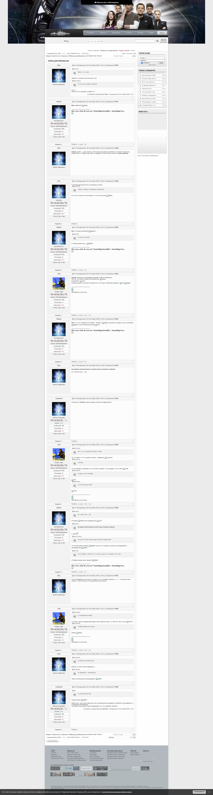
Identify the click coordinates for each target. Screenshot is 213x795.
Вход (66, 41)
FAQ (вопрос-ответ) (57, 758)
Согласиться (199, 791)
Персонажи (93, 754)
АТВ (53, 751)
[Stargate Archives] (86, 769)
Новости (103, 33)
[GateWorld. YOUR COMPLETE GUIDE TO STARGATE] (65, 769)
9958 (116, 609)
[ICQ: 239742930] (85, 144)
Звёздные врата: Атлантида (115, 754)
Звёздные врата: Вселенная (116, 756)
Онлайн (140, 33)
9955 (116, 445)
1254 (83, 53)
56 (62, 211)
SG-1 (68, 752)
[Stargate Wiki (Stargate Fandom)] (119, 769)
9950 (116, 227)
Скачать (129, 33)
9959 (116, 654)
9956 (116, 508)
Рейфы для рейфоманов (77, 56)
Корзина (64, 56)
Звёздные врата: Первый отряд (117, 752)
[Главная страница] (60, 33)
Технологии (93, 758)
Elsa (58, 65)
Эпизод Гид (116, 33)
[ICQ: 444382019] (89, 315)
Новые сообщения (93, 50)
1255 (86, 53)
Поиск (133, 50)
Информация (95, 751)
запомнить (146, 62)
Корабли (100, 758)
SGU (76, 752)
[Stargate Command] (54, 769)
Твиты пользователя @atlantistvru (148, 155)
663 (71, 53)
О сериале (90, 33)
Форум (162, 33)
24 (62, 302)
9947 (116, 102)
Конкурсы (54, 754)
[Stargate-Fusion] (144, 769)
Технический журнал (96, 760)
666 (78, 53)
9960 (116, 687)
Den (58, 181)
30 (62, 131)
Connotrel (58, 398)
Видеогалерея (135, 754)
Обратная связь (56, 756)
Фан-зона (77, 754)
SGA (72, 752)
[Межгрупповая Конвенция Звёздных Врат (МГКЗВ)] (55, 776)
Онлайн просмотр (114, 751)
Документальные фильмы (115, 758)
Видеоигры (77, 756)
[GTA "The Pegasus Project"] (101, 776)
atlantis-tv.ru (56, 56)
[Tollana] (79, 776)
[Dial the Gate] (75, 769)
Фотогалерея (135, 752)
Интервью (70, 756)
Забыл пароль (152, 64)
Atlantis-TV (70, 754)
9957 (116, 576)
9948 (116, 148)
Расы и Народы (94, 756)
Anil (59, 274)
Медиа (151, 33)
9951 (116, 274)
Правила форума (124, 50)
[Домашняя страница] (86, 315)
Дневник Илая (81, 760)
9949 (116, 181)
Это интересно (71, 760)
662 (68, 53)
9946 (116, 65)
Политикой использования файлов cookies (117, 792)
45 (62, 428)
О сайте (53, 752)
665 (76, 53)
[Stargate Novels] (100, 769)
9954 (116, 398)
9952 (116, 319)
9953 (116, 365)
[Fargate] (89, 776)
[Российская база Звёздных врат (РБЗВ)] (68, 776)
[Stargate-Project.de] (135, 769)
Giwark (58, 102)
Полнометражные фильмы (75, 758)
